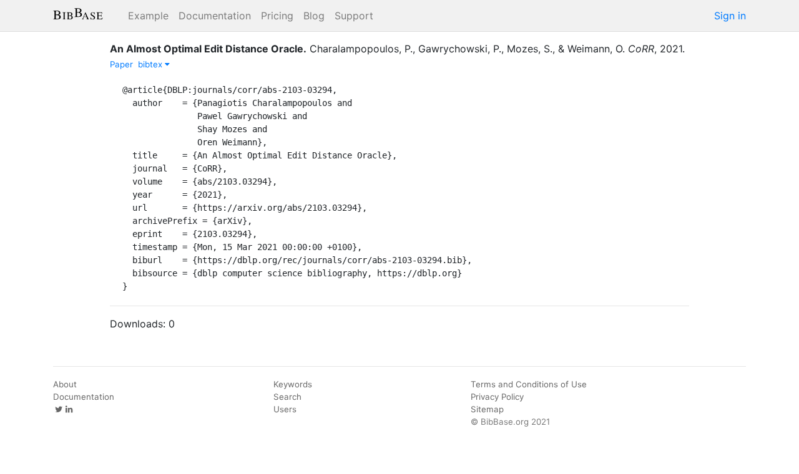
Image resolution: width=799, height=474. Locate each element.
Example (148, 15)
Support (354, 15)
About (65, 384)
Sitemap (487, 409)
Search (287, 397)
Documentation (215, 15)
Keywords (292, 384)
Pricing (277, 15)
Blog (314, 15)
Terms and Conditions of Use (529, 384)
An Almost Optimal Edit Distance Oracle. (208, 48)
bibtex (151, 64)
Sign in (730, 15)
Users (285, 409)
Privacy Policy (497, 397)
